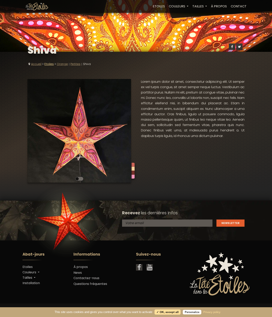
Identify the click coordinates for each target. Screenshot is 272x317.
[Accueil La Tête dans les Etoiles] (36, 6)
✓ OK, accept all (168, 312)
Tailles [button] (198, 6)
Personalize (192, 312)
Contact (239, 6)
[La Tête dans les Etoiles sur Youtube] (149, 267)
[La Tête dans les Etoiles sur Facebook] (139, 267)
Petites (75, 64)
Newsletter (230, 223)
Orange (62, 64)
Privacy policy (211, 312)
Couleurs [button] (177, 6)
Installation (31, 283)
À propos (219, 6)
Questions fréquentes (90, 284)
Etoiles (159, 6)
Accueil (36, 64)
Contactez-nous (86, 278)
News (77, 272)
